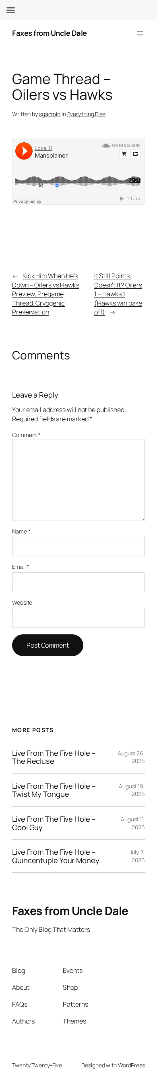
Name (21, 531)
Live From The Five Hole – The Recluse (54, 757)
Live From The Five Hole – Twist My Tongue (54, 790)
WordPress (131, 1065)
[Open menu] (140, 33)
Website (22, 602)
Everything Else (86, 114)
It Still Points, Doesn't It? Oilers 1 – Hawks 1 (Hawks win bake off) (118, 293)
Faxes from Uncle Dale (49, 33)
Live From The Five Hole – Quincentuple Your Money (55, 856)
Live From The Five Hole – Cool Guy (54, 823)
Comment (26, 435)
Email (20, 566)
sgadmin (49, 114)
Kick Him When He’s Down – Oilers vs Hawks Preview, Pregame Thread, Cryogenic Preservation (45, 293)
